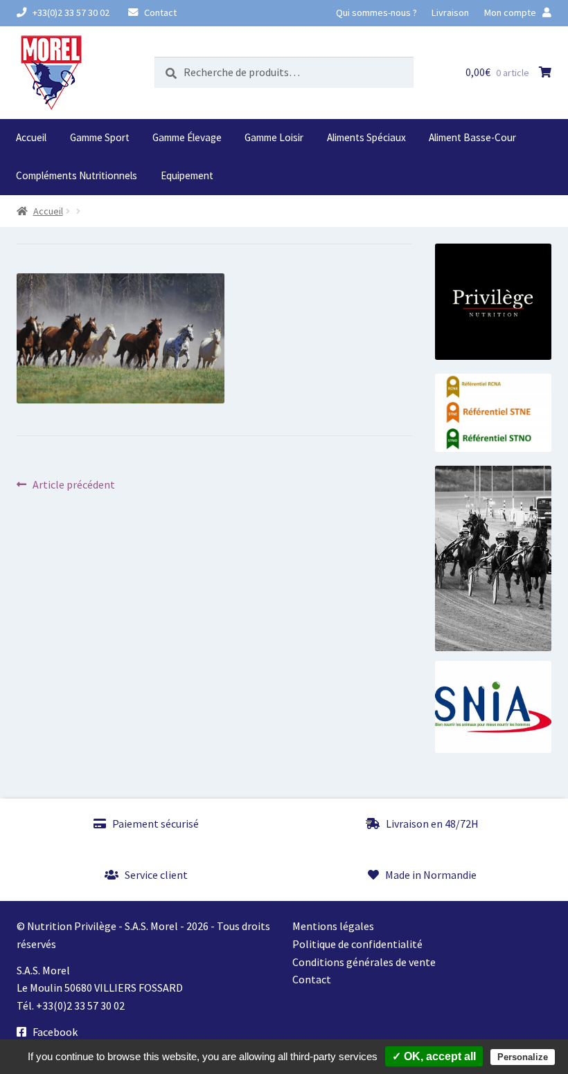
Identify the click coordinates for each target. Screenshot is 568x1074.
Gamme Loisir (274, 137)
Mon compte (511, 12)
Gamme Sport (100, 137)
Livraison (450, 12)
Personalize (522, 1057)
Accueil (31, 137)
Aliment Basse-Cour (472, 137)
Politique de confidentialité (357, 944)
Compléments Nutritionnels (76, 175)
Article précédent (73, 485)
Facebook (54, 1032)
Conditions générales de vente (364, 962)
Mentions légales (333, 926)
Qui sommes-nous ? (376, 12)
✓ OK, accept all (434, 1056)
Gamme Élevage (187, 137)
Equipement (187, 175)
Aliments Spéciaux (366, 137)
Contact (159, 12)
